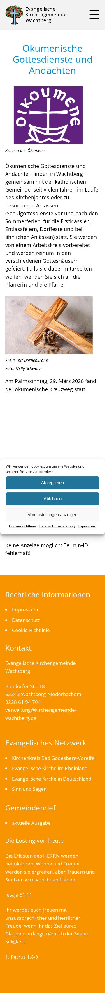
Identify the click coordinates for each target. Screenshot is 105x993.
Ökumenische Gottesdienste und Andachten (53, 59)
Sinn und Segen (29, 789)
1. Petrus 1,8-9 (21, 956)
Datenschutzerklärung (57, 525)
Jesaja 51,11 (18, 894)
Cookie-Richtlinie (22, 525)
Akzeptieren (52, 482)
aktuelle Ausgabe (31, 823)
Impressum (87, 525)
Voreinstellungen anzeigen (52, 514)
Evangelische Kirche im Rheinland (50, 768)
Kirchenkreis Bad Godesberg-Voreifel (54, 758)
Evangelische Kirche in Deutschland (51, 778)
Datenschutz (26, 620)
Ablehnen (53, 498)
